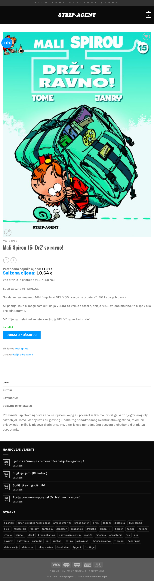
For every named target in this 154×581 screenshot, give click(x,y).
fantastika (20, 528)
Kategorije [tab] (10, 398)
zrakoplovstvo (44, 547)
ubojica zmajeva (101, 541)
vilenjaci (119, 541)
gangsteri (61, 528)
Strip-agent (67, 576)
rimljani (57, 541)
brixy (96, 522)
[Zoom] (7, 232)
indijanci (143, 528)
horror (119, 528)
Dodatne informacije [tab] (17, 406)
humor (130, 528)
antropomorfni (62, 522)
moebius (101, 535)
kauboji (19, 535)
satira (69, 541)
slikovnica (82, 541)
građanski (77, 528)
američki (9, 522)
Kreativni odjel (99, 576)
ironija (8, 535)
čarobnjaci (63, 547)
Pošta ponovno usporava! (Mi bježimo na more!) (46, 497)
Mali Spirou (10, 240)
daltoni (107, 522)
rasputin (37, 541)
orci (128, 535)
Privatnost (96, 571)
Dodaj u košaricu (22, 335)
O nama (55, 571)
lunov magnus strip (69, 535)
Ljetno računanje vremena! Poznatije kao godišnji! (48, 461)
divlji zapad (135, 522)
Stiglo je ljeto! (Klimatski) (30, 473)
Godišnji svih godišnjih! (29, 485)
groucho (91, 528)
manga (88, 535)
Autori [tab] (7, 390)
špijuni (77, 547)
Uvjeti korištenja (74, 571)
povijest (8, 541)
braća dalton (81, 522)
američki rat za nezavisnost (34, 522)
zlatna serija (11, 547)
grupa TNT (106, 528)
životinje (89, 547)
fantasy (34, 528)
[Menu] (5, 14)
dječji (15, 354)
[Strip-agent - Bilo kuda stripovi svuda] (77, 15)
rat (48, 541)
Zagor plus (134, 541)
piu (136, 535)
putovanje (23, 541)
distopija (119, 522)
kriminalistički (46, 535)
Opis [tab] (6, 382)
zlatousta (27, 547)
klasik (31, 535)
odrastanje (26, 354)
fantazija (47, 528)
